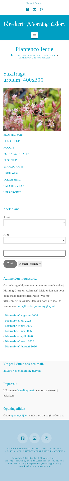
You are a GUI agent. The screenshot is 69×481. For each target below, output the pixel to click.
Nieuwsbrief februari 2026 (21, 346)
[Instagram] (42, 10)
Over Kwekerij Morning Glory (27, 448)
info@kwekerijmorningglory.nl (36, 306)
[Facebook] (27, 10)
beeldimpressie (26, 390)
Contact (39, 3)
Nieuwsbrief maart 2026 (19, 341)
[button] (34, 35)
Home (29, 3)
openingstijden (19, 415)
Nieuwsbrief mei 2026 (18, 330)
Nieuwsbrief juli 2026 (18, 320)
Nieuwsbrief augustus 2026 (21, 315)
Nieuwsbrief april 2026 (19, 336)
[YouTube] (34, 10)
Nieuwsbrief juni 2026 (18, 325)
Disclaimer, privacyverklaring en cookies (36, 451)
